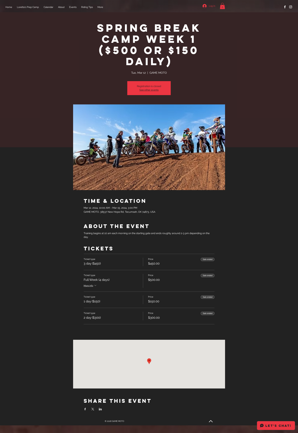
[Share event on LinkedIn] (100, 409)
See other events (149, 89)
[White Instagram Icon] (291, 7)
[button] (222, 6)
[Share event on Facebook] (85, 409)
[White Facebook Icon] (285, 7)
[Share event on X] (92, 409)
